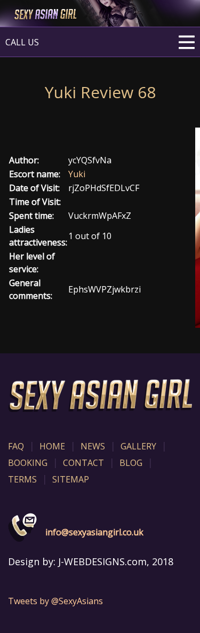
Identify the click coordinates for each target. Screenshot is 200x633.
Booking (27, 463)
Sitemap (70, 479)
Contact (83, 463)
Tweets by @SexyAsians (55, 601)
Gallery (138, 446)
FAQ (16, 446)
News (93, 446)
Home (52, 446)
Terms (22, 479)
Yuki (76, 174)
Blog (130, 463)
